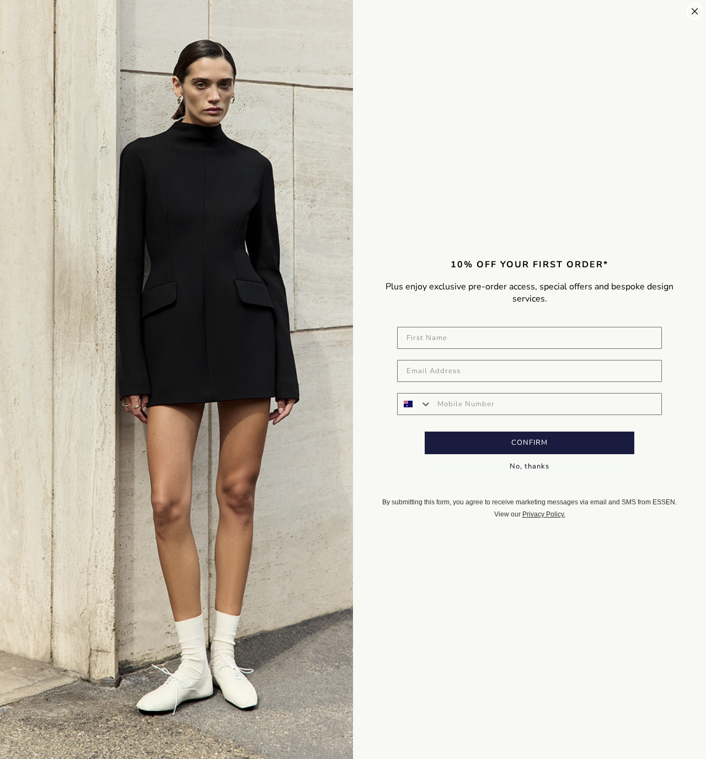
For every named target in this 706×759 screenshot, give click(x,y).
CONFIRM (529, 443)
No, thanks (529, 466)
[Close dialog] (695, 11)
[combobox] (415, 404)
